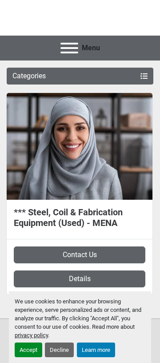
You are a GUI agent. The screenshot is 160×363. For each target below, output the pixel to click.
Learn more (96, 350)
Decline (59, 350)
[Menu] (69, 48)
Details (80, 278)
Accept (28, 350)
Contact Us (80, 254)
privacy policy (31, 335)
